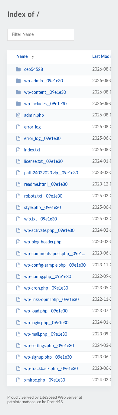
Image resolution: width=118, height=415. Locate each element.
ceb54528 (33, 70)
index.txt (32, 150)
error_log (32, 127)
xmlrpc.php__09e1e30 (44, 380)
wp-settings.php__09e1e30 (49, 346)
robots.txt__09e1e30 (43, 196)
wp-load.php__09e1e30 (45, 311)
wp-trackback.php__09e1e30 (51, 369)
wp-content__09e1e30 (45, 92)
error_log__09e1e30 (42, 139)
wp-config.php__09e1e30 (47, 277)
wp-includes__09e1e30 (45, 104)
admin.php (34, 115)
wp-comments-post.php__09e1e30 (55, 254)
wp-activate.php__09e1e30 (49, 231)
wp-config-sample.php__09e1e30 (55, 265)
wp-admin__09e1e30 (43, 81)
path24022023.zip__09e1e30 (51, 173)
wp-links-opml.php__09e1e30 (51, 300)
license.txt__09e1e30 (43, 162)
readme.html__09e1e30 (45, 184)
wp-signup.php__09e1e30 (48, 357)
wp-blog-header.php (42, 242)
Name (22, 57)
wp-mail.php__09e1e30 (45, 334)
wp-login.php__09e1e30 (46, 323)
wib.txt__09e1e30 (40, 219)
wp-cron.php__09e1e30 (46, 288)
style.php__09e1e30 (42, 208)
